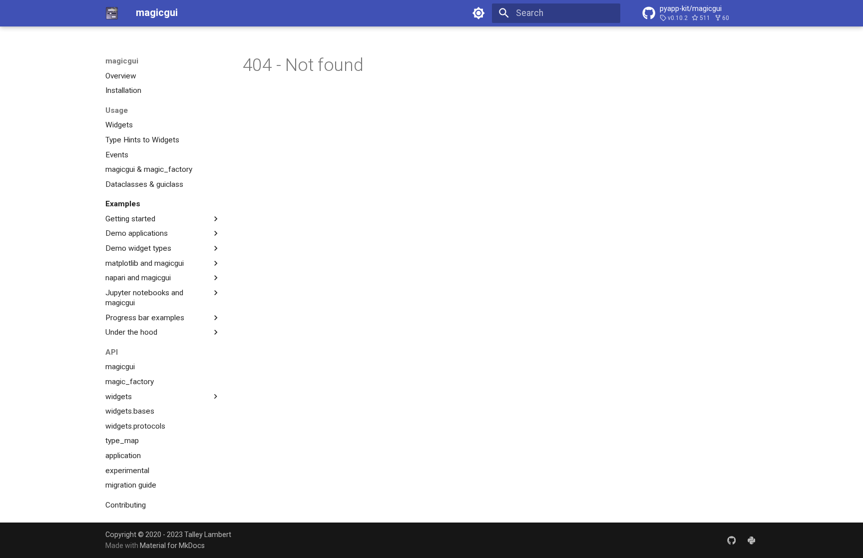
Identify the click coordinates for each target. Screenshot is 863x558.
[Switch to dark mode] (479, 13)
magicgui (121, 60)
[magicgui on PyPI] (751, 540)
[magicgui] (112, 13)
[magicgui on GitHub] (731, 540)
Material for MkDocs (172, 546)
